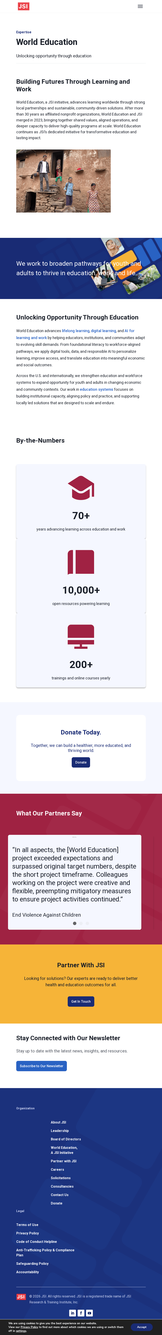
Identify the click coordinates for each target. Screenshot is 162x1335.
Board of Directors (66, 1139)
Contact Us (60, 1195)
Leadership (60, 1131)
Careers (57, 1170)
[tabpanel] (74, 882)
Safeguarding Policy (32, 1264)
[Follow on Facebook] (81, 1313)
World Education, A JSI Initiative (64, 1150)
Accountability (27, 1272)
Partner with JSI (63, 1161)
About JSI (58, 1122)
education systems (96, 389)
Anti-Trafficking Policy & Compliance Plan (45, 1252)
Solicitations (61, 1178)
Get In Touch (81, 1002)
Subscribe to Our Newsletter (41, 1066)
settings (21, 1331)
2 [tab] (81, 923)
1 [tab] (75, 923)
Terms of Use (27, 1225)
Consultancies (62, 1186)
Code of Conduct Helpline (36, 1242)
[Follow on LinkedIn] (72, 1313)
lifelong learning (75, 331)
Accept (141, 1327)
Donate (80, 762)
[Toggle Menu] (140, 6)
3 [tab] (87, 923)
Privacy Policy (27, 1233)
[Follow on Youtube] (89, 1313)
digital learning (103, 331)
